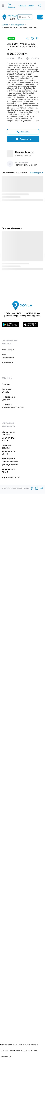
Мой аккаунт (8, 349)
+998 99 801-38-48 (8, 452)
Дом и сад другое (17, 25)
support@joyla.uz (10, 477)
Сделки (31, 6)
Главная (5, 25)
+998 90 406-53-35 (8, 439)
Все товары (35, 173)
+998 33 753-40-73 (8, 470)
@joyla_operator (10, 464)
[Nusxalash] (27, 38)
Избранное (7, 362)
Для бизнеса (11, 5)
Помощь (22, 6)
